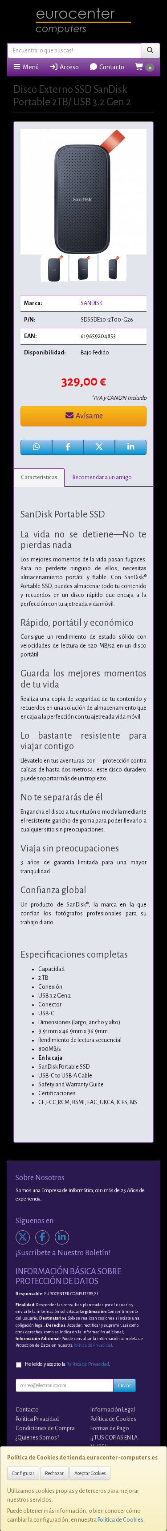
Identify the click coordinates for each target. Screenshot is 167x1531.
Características (39, 477)
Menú (30, 67)
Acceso (68, 67)
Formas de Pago (109, 1428)
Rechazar (54, 1473)
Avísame (88, 416)
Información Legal (112, 1410)
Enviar (124, 1385)
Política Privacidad (37, 1419)
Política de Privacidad (92, 1345)
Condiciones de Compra (45, 1428)
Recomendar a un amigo (102, 477)
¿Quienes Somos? (37, 1438)
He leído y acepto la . (67, 1364)
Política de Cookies (120, 1520)
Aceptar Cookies (90, 1473)
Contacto (111, 67)
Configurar (23, 1473)
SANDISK (91, 303)
